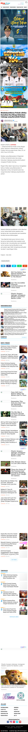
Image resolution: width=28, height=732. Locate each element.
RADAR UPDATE (6, 7)
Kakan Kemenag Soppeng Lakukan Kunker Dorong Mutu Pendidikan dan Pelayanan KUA (9, 364)
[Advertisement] (12, 190)
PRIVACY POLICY (17, 727)
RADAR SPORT (17, 713)
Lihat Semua (14, 559)
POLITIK (16, 709)
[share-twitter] (14, 266)
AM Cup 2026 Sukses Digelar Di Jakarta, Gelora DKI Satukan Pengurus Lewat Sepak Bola (9, 423)
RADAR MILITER (20, 7)
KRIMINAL (16, 707)
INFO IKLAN (7, 726)
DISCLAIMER (10, 727)
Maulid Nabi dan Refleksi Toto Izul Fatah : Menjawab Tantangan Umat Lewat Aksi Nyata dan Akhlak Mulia (9, 483)
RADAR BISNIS (13, 7)
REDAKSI (13, 726)
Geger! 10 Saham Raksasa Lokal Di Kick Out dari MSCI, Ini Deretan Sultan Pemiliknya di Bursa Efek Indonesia (10, 441)
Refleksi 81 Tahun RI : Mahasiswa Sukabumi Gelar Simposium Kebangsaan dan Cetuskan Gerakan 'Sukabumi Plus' (9, 493)
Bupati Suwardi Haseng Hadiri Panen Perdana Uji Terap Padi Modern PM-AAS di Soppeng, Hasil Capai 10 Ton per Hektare (9, 382)
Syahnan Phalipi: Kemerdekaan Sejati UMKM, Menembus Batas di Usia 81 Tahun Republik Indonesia (9, 433)
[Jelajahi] (26, 2)
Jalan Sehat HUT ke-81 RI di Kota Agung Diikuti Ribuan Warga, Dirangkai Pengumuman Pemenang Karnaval (9, 500)
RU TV (15, 715)
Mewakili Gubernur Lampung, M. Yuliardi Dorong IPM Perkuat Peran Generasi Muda (10, 544)
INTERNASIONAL (4, 707)
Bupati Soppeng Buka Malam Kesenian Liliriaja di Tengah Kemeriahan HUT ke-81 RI (10, 603)
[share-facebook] (8, 266)
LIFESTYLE (3, 709)
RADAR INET (17, 711)
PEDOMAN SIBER (19, 726)
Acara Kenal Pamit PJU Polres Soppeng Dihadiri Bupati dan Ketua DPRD (9, 373)
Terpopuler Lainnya (14, 616)
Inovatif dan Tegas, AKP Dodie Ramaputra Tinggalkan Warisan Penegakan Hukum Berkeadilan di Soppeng (9, 357)
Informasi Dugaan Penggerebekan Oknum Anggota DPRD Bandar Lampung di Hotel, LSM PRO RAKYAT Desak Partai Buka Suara (10, 554)
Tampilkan (24, 337)
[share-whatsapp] (19, 266)
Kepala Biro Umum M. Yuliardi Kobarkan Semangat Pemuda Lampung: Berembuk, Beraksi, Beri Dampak (9, 536)
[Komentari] (25, 266)
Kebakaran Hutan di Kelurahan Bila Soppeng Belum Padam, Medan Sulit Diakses (9, 347)
